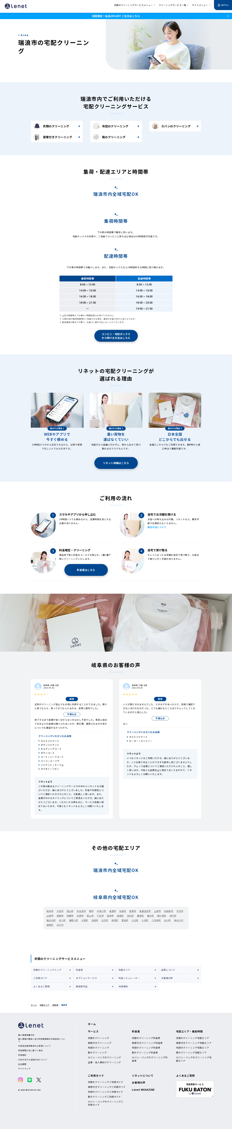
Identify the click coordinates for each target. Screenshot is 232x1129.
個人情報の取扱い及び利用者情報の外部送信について (41, 1040)
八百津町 (156, 920)
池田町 (94, 920)
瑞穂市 (60, 915)
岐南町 (120, 915)
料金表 (79, 969)
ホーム (34, 1005)
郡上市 (90, 915)
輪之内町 (51, 920)
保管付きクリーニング (57, 137)
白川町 (167, 920)
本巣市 (80, 915)
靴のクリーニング (113, 137)
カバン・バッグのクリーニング (104, 1057)
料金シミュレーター (129, 978)
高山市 (70, 911)
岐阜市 (50, 911)
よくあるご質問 (41, 986)
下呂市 (100, 915)
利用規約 (123, 986)
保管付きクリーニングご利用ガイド (107, 1086)
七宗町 (145, 920)
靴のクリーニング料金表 (145, 1052)
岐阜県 (55, 1005)
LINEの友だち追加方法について (32, 1059)
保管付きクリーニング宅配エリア (193, 1042)
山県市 (50, 915)
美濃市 (112, 911)
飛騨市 (70, 915)
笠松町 (130, 915)
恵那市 (132, 911)
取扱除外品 (82, 986)
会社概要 (22, 1064)
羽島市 (122, 911)
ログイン (225, 5)
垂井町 (150, 915)
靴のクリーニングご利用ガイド (104, 1096)
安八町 (62, 920)
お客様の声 (167, 978)
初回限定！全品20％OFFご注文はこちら (116, 16)
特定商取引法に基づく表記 (30, 1050)
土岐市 (157, 911)
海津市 (110, 915)
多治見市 (81, 911)
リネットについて (142, 1075)
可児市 (179, 911)
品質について (168, 969)
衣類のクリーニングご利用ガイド (105, 1082)
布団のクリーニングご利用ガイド (105, 1091)
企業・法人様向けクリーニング (104, 1062)
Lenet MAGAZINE (143, 1089)
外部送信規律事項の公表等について (34, 1046)
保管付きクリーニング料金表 (147, 1042)
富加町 (125, 920)
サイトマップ (24, 1068)
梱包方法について (157, 527)
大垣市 (60, 911)
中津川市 (101, 911)
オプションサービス (86, 978)
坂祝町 (114, 920)
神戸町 (173, 915)
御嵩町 (50, 924)
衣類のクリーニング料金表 (146, 1038)
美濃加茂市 (145, 911)
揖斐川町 (73, 920)
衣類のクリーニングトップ (47, 969)
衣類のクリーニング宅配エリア (192, 1038)
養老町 (140, 915)
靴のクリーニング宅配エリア (191, 1052)
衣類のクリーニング (56, 126)
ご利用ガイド (40, 978)
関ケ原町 (161, 915)
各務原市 (168, 911)
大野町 (84, 920)
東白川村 (178, 920)
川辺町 (135, 920)
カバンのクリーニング (176, 126)
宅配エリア (124, 969)
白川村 (60, 924)
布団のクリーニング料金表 (146, 1047)
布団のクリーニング (115, 126)
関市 (91, 911)
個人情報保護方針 (26, 1035)
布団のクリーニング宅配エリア (192, 1047)
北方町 (104, 920)
